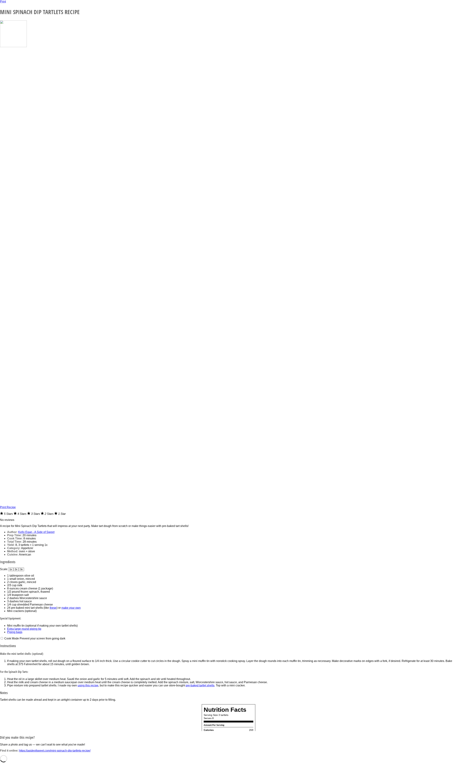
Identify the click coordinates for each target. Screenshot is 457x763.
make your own (71, 607)
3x (21, 569)
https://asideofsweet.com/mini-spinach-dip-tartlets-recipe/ (55, 750)
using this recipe (88, 685)
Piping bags (14, 632)
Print (3, 1)
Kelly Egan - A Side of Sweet (36, 532)
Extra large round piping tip (24, 628)
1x (10, 569)
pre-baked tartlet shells (200, 685)
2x (16, 569)
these (53, 607)
